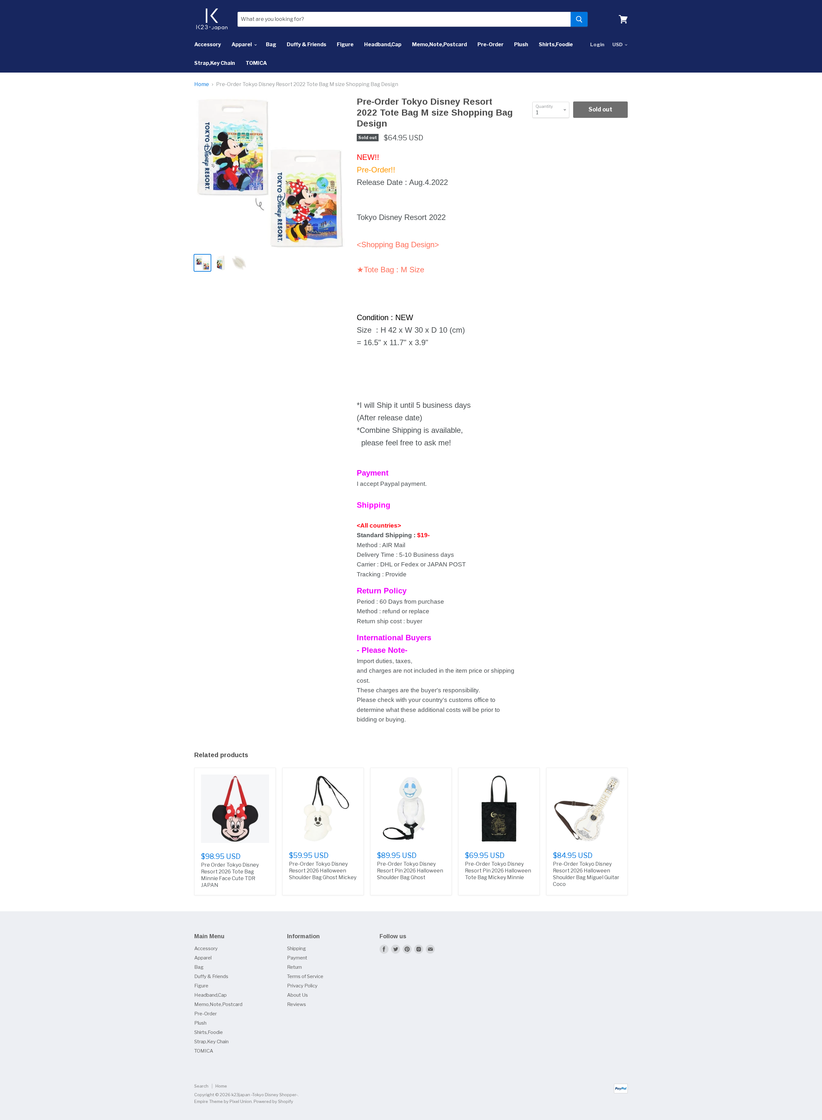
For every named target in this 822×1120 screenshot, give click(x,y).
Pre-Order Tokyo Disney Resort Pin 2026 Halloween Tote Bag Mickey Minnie (498, 870)
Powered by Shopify (273, 1101)
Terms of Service (305, 976)
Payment (297, 958)
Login (597, 45)
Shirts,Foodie (556, 44)
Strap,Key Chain (214, 63)
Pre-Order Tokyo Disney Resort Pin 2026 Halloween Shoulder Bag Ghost (410, 870)
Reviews (296, 1004)
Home (201, 84)
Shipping (296, 948)
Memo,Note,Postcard (439, 44)
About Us (297, 995)
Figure (345, 44)
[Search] (579, 19)
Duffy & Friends (306, 44)
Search (201, 1086)
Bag (271, 44)
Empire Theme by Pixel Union (223, 1101)
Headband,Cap (382, 44)
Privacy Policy (302, 986)
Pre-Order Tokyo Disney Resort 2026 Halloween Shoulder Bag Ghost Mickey (322, 870)
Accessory (207, 44)
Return (294, 967)
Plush (521, 44)
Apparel (242, 44)
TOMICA (256, 63)
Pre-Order (490, 44)
